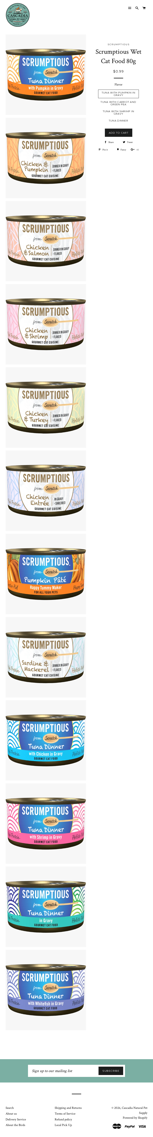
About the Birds (15, 1125)
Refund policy (63, 1119)
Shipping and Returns (68, 1108)
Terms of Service (65, 1114)
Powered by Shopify (135, 1118)
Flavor (118, 84)
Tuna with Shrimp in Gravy (118, 112)
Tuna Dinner (118, 120)
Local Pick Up (63, 1125)
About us (11, 1114)
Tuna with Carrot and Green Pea (118, 103)
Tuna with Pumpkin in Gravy (118, 93)
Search (10, 1108)
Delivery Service (16, 1119)
